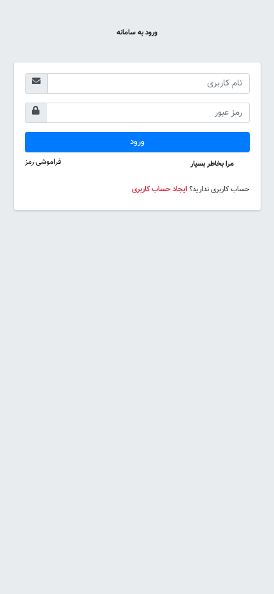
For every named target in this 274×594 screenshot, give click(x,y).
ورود (137, 141)
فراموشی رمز (43, 162)
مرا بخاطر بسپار (213, 164)
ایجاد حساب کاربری (159, 189)
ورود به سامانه (137, 32)
